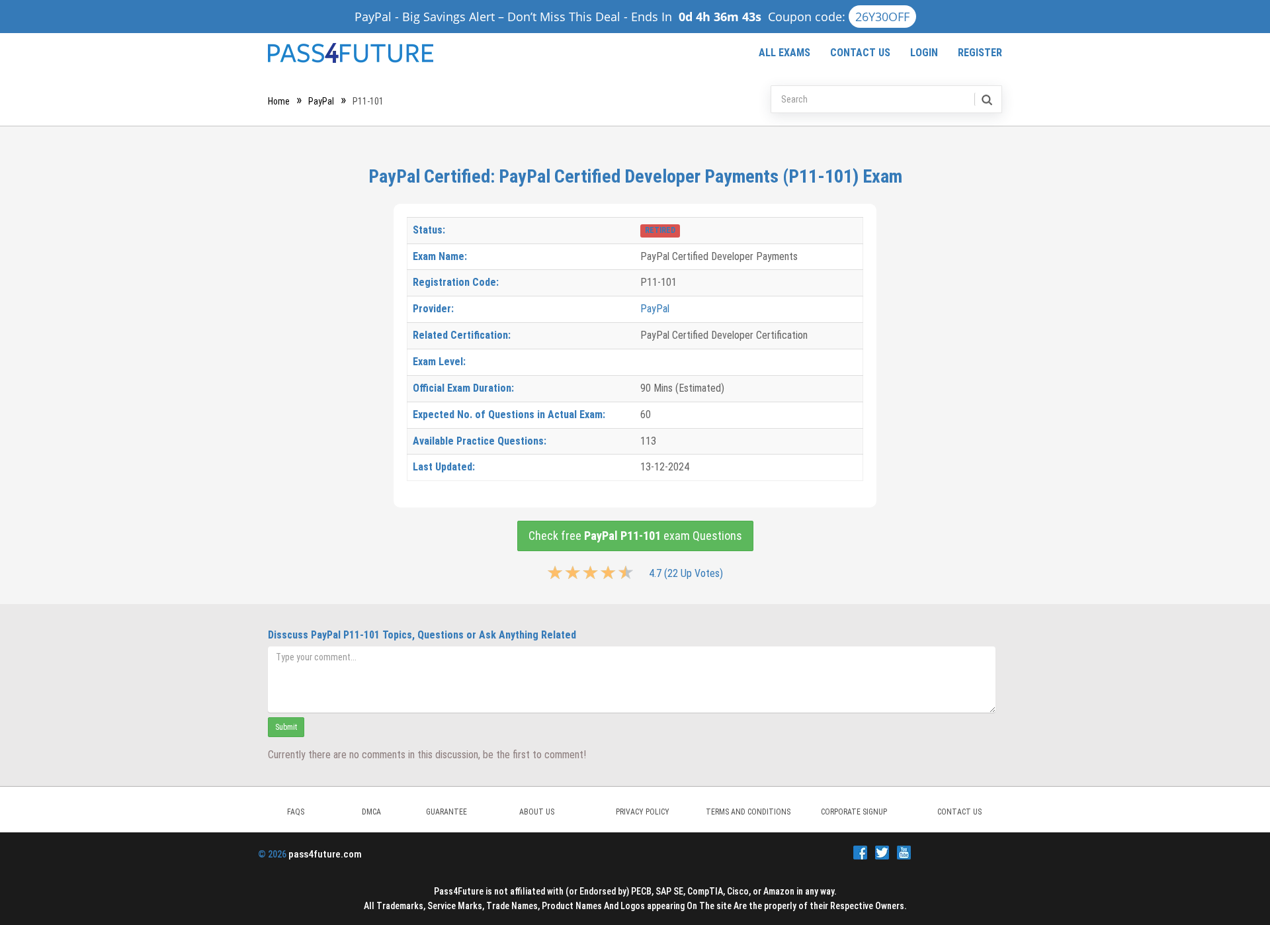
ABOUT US (536, 811)
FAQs (295, 811)
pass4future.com (325, 854)
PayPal (321, 101)
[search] (985, 99)
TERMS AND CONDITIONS (748, 811)
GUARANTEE (446, 811)
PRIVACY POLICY (642, 811)
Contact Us (860, 52)
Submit (286, 727)
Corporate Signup (854, 811)
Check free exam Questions (635, 536)
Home (279, 101)
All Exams (784, 52)
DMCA (371, 811)
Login (924, 52)
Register (980, 52)
